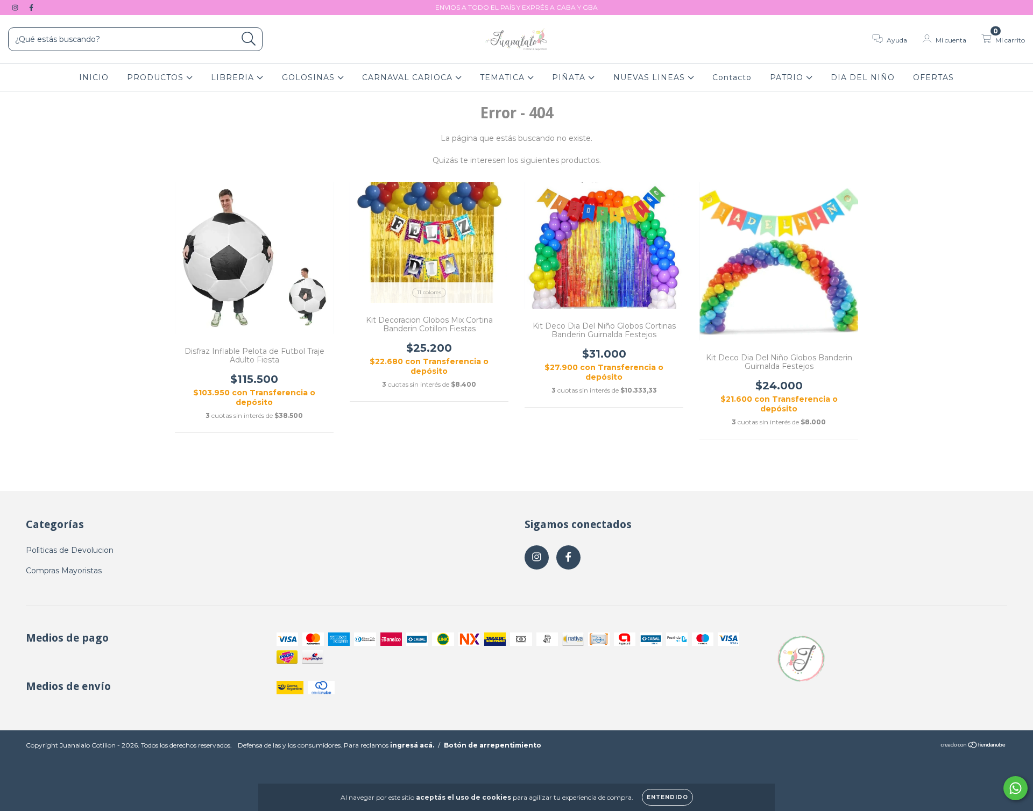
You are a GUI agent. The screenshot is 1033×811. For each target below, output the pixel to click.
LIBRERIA (234, 77)
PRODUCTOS (156, 77)
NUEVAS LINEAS (650, 77)
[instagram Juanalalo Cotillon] (16, 7)
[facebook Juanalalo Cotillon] (31, 7)
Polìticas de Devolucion (70, 550)
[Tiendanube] (973, 746)
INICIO (94, 77)
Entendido (667, 797)
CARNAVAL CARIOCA (408, 77)
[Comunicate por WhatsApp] (1015, 788)
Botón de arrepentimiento (492, 745)
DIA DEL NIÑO (863, 77)
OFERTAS (933, 77)
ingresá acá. (412, 745)
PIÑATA (570, 77)
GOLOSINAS (309, 77)
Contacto (732, 77)
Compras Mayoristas (64, 570)
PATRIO (788, 77)
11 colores (429, 292)
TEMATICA (503, 77)
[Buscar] (248, 39)
